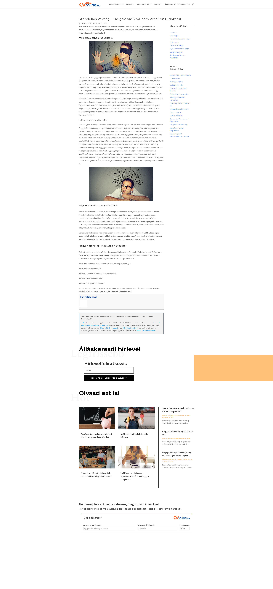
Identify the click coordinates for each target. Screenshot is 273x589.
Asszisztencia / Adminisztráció (180, 75)
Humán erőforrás (176, 116)
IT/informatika (175, 78)
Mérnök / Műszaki (176, 82)
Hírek (105, 23)
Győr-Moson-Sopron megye (179, 49)
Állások (157, 4)
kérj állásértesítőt (130, 328)
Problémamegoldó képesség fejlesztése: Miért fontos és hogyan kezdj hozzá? (135, 476)
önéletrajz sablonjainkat (146, 330)
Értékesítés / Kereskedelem (179, 94)
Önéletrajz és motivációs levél (179, 415)
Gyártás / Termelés (176, 85)
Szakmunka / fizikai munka (179, 109)
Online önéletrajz (143, 4)
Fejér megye (174, 42)
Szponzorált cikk (168, 417)
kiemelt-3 (165, 438)
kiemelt (179, 459)
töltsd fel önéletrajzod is (109, 328)
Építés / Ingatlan (175, 112)
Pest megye (174, 36)
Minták (129, 4)
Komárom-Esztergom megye (180, 39)
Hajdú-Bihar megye (176, 45)
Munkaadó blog (184, 4)
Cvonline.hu (87, 323)
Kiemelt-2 (165, 415)
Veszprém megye (176, 52)
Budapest (173, 32)
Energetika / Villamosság (178, 125)
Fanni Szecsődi (86, 23)
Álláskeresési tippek (169, 459)
